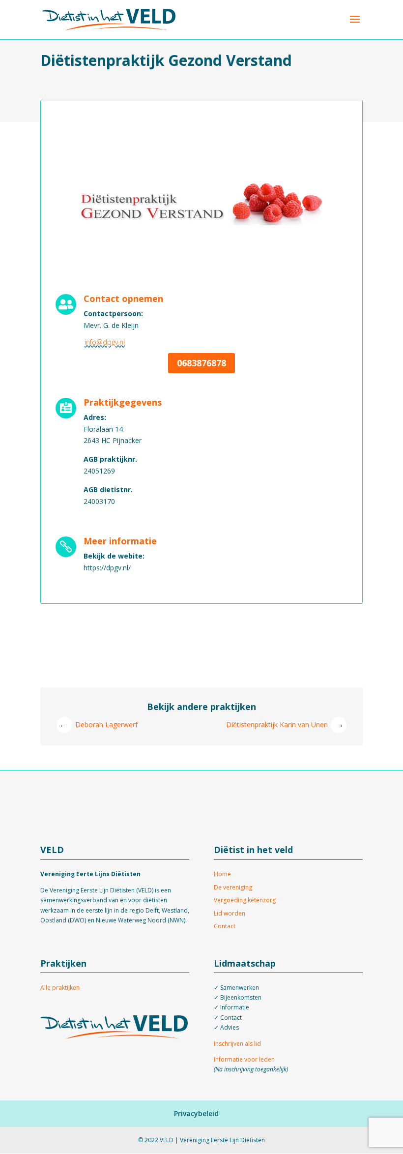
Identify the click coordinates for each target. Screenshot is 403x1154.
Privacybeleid (196, 1113)
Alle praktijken (60, 987)
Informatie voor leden (244, 1059)
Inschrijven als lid (237, 1043)
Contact (224, 926)
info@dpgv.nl (105, 342)
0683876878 (201, 363)
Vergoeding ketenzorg (245, 900)
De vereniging (233, 887)
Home (222, 874)
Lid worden (229, 913)
